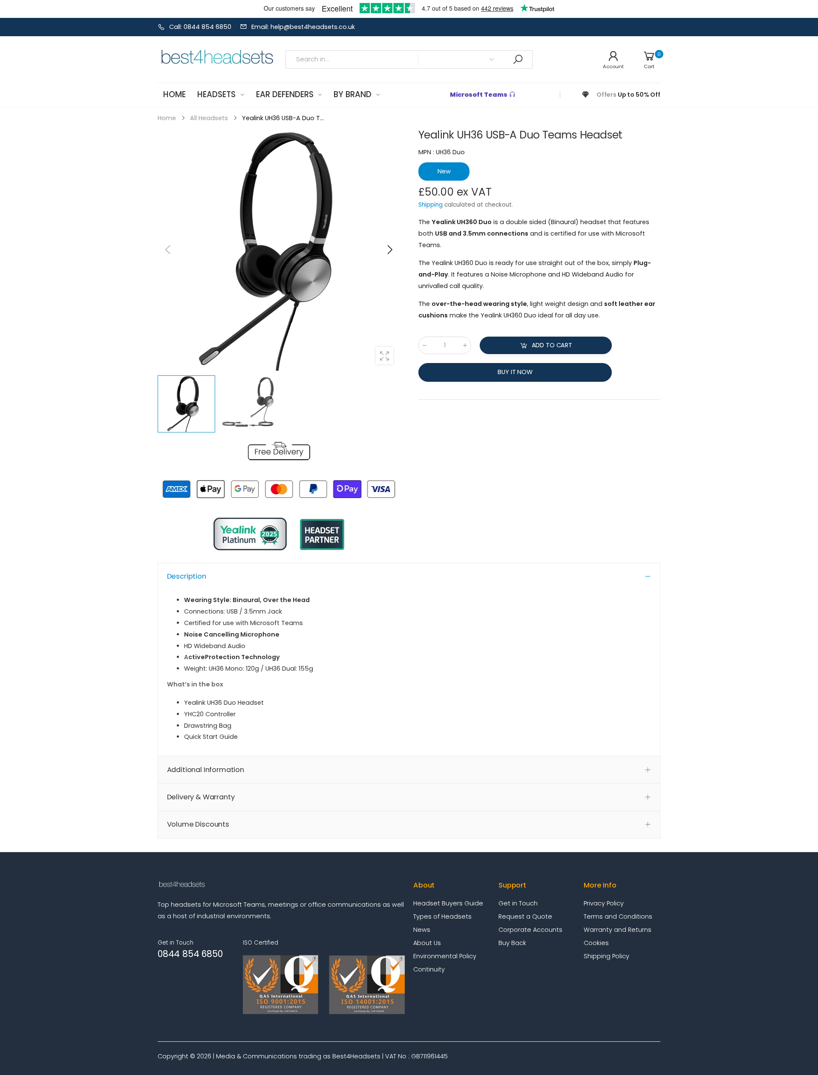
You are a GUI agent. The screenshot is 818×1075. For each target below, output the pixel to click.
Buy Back (512, 943)
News (421, 929)
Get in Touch (518, 903)
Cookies (596, 943)
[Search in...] (518, 59)
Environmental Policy (444, 956)
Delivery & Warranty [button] (201, 797)
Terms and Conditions (618, 916)
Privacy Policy (604, 903)
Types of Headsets (442, 916)
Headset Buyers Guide (448, 903)
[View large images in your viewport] (384, 355)
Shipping (430, 205)
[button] (389, 249)
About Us (427, 943)
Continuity (429, 969)
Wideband (588, 274)
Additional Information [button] (205, 770)
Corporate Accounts (530, 929)
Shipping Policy (606, 956)
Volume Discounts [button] (198, 824)
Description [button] (186, 576)
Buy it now (515, 372)
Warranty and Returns (617, 929)
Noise (499, 274)
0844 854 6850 (190, 954)
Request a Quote (525, 916)
